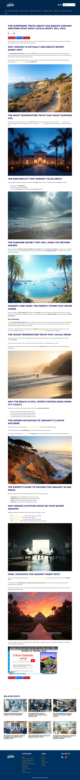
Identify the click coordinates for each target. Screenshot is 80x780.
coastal (60, 122)
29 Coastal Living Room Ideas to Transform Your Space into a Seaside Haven (14, 737)
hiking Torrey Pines (20, 62)
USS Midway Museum (18, 519)
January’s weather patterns (33, 427)
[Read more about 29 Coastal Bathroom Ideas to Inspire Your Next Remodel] (15, 705)
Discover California (13, 10)
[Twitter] (11, 33)
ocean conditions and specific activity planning (34, 330)
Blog (10, 31)
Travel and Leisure (24, 10)
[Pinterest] (60, 5)
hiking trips (26, 433)
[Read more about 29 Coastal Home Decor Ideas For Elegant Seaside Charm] (40, 727)
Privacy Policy (45, 762)
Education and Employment (28, 763)
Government (25, 765)
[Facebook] (58, 5)
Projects (43, 763)
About (43, 757)
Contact (43, 758)
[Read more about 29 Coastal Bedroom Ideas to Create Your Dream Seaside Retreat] (64, 705)
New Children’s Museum (18, 515)
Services (43, 765)
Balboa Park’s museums (16, 517)
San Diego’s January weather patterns (36, 578)
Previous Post (5, 689)
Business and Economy (35, 10)
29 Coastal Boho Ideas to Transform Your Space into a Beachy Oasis (37, 715)
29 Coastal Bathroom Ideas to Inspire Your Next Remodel (13, 714)
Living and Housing (47, 10)
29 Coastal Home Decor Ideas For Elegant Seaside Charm (39, 736)
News (23, 770)
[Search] (74, 4)
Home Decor (57, 10)
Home (6, 10)
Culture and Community (66, 10)
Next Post (76, 689)
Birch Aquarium (16, 520)
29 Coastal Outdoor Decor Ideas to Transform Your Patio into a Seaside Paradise (64, 737)
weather (41, 123)
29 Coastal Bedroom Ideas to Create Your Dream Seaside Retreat (62, 715)
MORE (6, 13)
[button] (18, 10)
